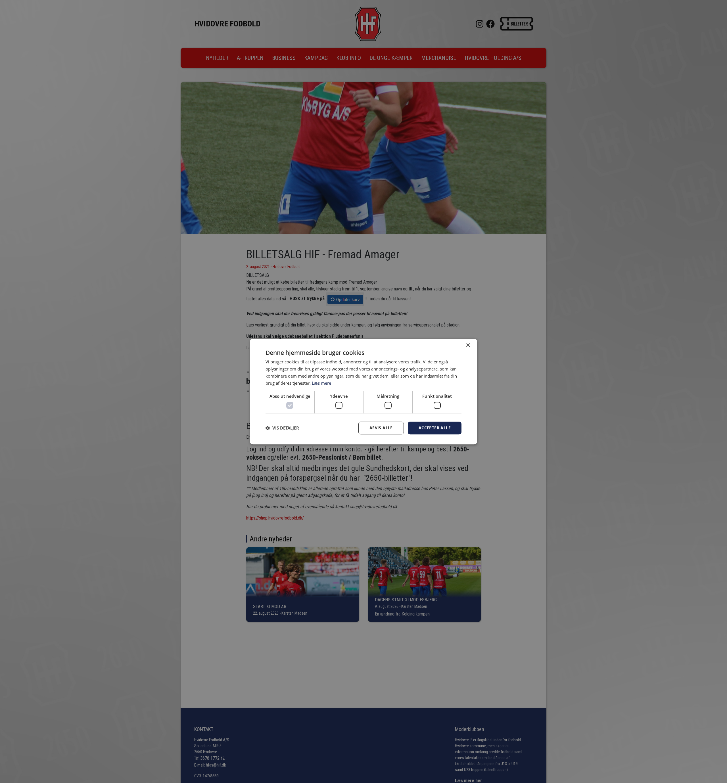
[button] (282, 428)
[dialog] (363, 391)
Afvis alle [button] (381, 427)
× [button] (468, 345)
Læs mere (321, 383)
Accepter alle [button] (435, 427)
